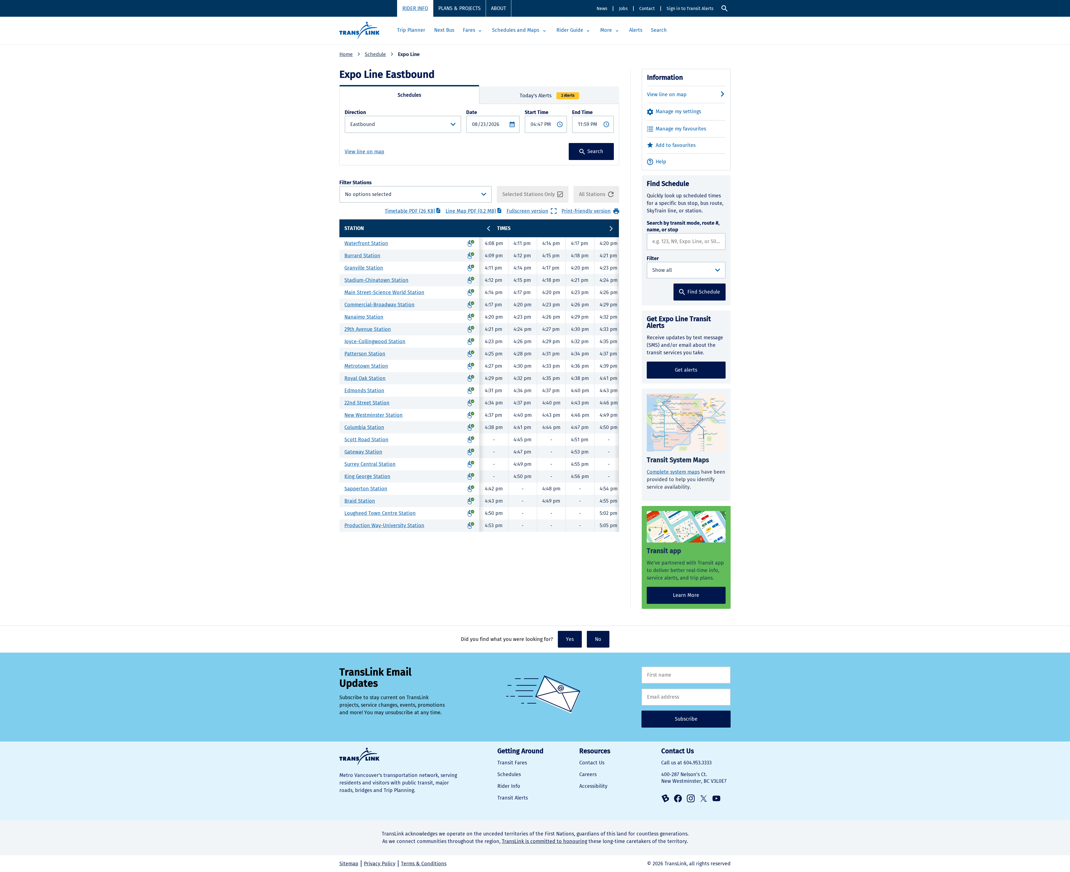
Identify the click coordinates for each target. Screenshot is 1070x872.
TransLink (359, 756)
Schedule (375, 54)
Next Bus (444, 30)
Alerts (635, 30)
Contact (647, 8)
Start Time (536, 112)
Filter (653, 258)
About (498, 8)
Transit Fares (512, 763)
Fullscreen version (527, 211)
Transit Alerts (512, 798)
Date (471, 112)
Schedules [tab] (409, 95)
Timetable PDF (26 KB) (410, 211)
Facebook (678, 798)
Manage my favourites (681, 129)
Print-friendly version (586, 211)
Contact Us (591, 763)
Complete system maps (673, 472)
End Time (582, 112)
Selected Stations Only (528, 194)
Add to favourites (676, 145)
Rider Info (415, 8)
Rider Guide (569, 30)
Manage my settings (678, 111)
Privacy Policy (379, 864)
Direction (355, 112)
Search (724, 8)
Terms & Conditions (423, 864)
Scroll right (611, 228)
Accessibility (593, 786)
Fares (469, 30)
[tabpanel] (479, 134)
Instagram (691, 798)
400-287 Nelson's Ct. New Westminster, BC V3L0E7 (693, 777)
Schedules (509, 774)
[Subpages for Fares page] (480, 31)
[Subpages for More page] (617, 31)
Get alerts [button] (686, 370)
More (606, 30)
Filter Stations (382, 191)
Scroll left (488, 228)
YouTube (716, 798)
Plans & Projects (459, 8)
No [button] (598, 639)
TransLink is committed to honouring (544, 841)
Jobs (623, 8)
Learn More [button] (686, 595)
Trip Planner (411, 30)
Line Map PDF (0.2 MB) (471, 211)
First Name (686, 675)
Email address (686, 697)
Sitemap (348, 864)
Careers (588, 774)
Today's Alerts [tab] (547, 96)
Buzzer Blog (665, 798)
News (602, 8)
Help (661, 162)
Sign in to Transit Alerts (690, 8)
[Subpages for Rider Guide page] (588, 31)
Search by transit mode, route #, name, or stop (683, 226)
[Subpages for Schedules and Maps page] (544, 31)
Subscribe (686, 719)
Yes (570, 639)
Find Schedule (703, 292)
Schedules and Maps (515, 30)
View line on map (364, 152)
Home (346, 54)
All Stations (592, 194)
